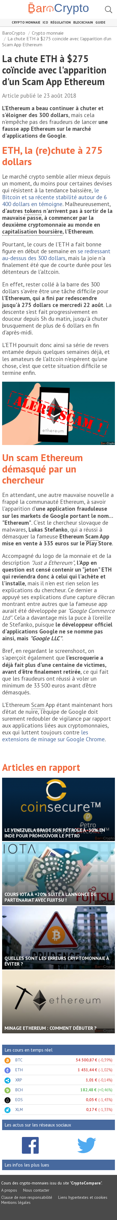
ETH (19, 1069)
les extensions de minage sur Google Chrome (53, 735)
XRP (18, 1080)
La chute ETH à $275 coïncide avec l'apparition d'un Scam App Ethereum (56, 41)
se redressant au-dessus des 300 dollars (56, 254)
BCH (19, 1089)
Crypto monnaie (26, 22)
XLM (19, 1109)
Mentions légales (16, 1202)
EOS (19, 1099)
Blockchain (83, 22)
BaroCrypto (13, 33)
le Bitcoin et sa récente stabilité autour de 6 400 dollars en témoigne (54, 197)
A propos (9, 1190)
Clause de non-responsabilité (26, 1197)
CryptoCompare (86, 1183)
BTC (18, 1060)
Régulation (60, 22)
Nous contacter (36, 1190)
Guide (100, 22)
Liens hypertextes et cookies (82, 1197)
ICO (45, 22)
